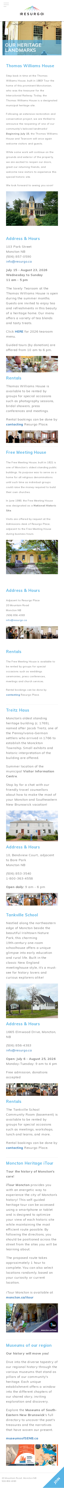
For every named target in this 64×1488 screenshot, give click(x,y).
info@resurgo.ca (19, 261)
